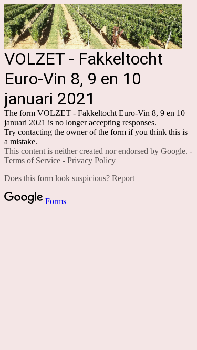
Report (123, 178)
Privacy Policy (91, 160)
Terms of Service (32, 160)
